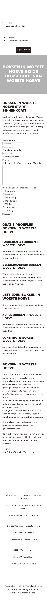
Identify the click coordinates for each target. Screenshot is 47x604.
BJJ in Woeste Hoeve (23, 550)
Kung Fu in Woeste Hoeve (23, 564)
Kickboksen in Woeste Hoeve (23, 515)
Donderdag (11, 201)
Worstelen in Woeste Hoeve (23, 540)
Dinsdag (9, 194)
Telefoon (10, 157)
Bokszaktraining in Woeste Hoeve (23, 526)
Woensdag (10, 198)
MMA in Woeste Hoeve (24, 557)
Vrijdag (8, 204)
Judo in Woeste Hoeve (23, 533)
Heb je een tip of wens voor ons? (22, 163)
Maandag (10, 191)
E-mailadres (12, 150)
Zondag (9, 210)
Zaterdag (10, 207)
